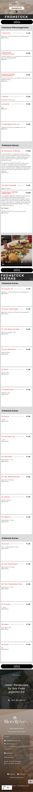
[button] (16, 11)
